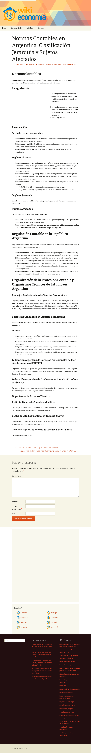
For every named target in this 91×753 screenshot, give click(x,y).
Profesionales (71, 64)
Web (13, 513)
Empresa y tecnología (66, 702)
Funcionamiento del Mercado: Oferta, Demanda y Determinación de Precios (42, 662)
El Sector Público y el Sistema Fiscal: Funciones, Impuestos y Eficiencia (42, 646)
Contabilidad (49, 64)
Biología (54, 613)
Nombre (15, 501)
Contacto (41, 28)
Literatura (54, 617)
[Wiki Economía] (45, 13)
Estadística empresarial (67, 705)
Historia (24, 622)
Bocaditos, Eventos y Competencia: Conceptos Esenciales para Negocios (42, 654)
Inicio (4, 28)
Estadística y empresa (66, 709)
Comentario (17, 476)
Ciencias (24, 613)
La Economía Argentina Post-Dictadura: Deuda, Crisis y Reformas (49, 450)
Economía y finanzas (66, 693)
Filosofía (54, 622)
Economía (30, 64)
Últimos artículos (16, 28)
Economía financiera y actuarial (69, 689)
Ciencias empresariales (67, 661)
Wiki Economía (18, 748)
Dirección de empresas (67, 665)
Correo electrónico (17, 507)
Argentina (41, 64)
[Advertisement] (31, 109)
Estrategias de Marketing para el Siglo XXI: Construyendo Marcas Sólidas (42, 670)
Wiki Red (30, 28)
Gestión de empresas (66, 712)
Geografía (24, 617)
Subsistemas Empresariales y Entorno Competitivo (35, 447)
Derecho (24, 627)
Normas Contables (60, 64)
